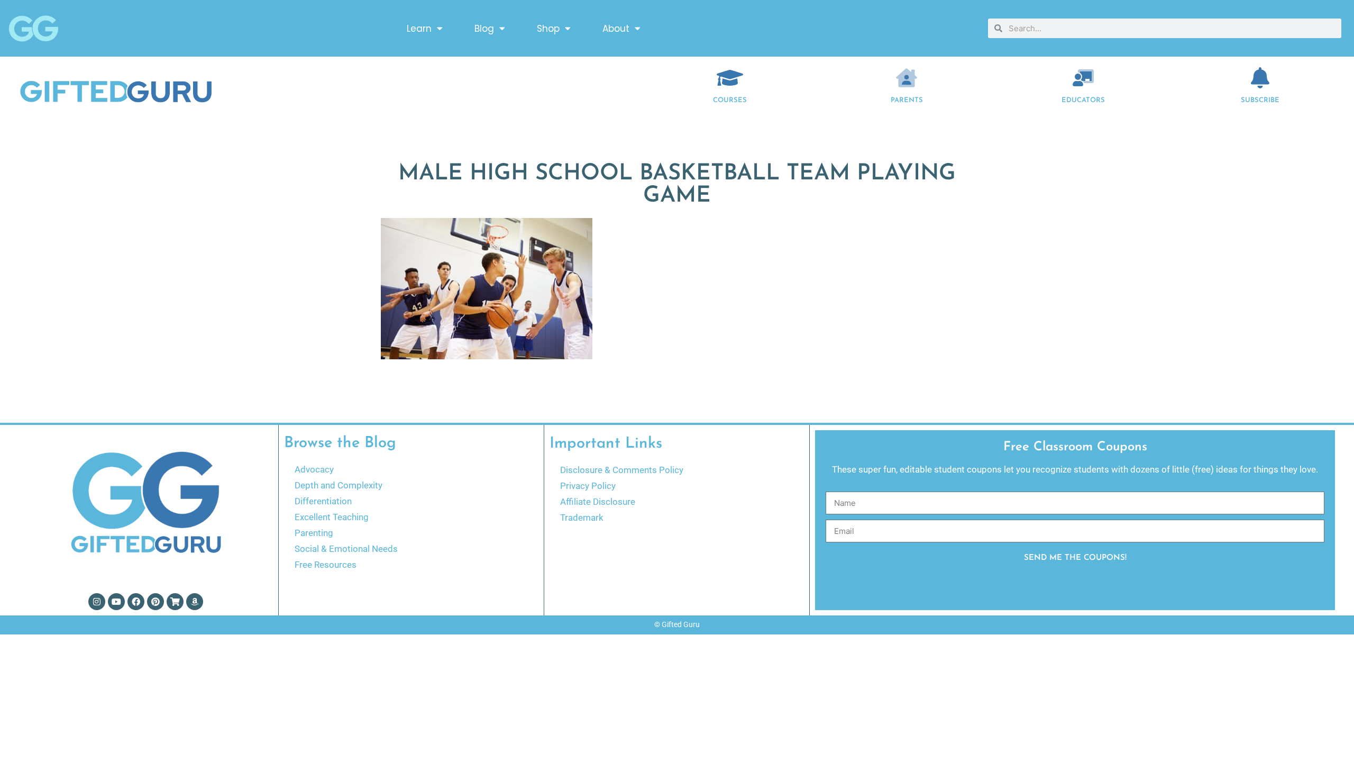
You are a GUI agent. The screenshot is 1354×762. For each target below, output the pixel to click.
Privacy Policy (588, 485)
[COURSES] (729, 77)
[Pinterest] (155, 601)
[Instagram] (96, 601)
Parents (907, 100)
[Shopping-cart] (175, 601)
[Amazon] (194, 601)
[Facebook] (135, 601)
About (615, 28)
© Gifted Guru (677, 624)
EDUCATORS (1083, 100)
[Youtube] (116, 601)
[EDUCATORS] (1083, 77)
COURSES (730, 100)
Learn (419, 28)
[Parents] (906, 77)
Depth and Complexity (338, 485)
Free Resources (325, 564)
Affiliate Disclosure (597, 501)
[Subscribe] (1260, 77)
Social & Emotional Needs (346, 548)
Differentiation (323, 501)
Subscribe (1260, 100)
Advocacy (314, 469)
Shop (548, 28)
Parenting (314, 533)
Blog (484, 28)
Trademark (581, 517)
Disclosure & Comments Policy (621, 470)
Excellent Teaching (332, 517)
